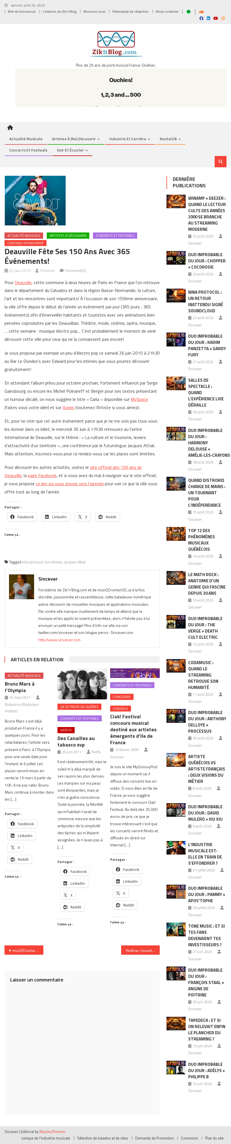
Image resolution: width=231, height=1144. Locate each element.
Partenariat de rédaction (130, 11)
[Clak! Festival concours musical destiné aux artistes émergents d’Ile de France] (135, 673)
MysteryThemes (52, 1131)
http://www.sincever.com (59, 640)
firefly (96, 752)
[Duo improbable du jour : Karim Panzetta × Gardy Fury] (176, 339)
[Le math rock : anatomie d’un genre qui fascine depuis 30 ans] (176, 578)
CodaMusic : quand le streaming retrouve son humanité (203, 675)
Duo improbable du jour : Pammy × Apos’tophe (206, 894)
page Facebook (42, 475)
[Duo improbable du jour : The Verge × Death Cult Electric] (176, 622)
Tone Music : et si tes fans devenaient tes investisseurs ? (206, 935)
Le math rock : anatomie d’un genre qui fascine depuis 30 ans (207, 583)
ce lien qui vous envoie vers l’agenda (70, 483)
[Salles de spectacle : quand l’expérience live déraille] (176, 383)
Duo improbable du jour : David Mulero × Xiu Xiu (205, 812)
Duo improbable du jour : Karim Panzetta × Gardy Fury (207, 345)
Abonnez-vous (94, 11)
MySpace (139, 399)
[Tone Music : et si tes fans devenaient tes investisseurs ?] (176, 929)
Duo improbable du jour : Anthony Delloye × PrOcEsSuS (207, 721)
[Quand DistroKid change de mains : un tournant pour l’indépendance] (176, 484)
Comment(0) (75, 270)
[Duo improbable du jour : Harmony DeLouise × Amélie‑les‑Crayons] (176, 434)
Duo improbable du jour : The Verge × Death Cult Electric (205, 627)
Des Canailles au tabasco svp (76, 741)
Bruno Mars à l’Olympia (20, 687)
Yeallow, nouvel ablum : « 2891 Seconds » (143, 950)
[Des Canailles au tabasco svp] (82, 683)
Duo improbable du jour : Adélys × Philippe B (206, 1070)
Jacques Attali (75, 562)
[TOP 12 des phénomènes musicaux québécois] (176, 534)
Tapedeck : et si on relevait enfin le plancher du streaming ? (206, 1029)
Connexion (189, 1138)
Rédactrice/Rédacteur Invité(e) (22, 708)
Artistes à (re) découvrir (74, 139)
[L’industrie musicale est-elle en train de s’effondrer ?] (176, 848)
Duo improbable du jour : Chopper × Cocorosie (207, 260)
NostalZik (168, 139)
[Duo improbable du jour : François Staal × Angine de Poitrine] (176, 973)
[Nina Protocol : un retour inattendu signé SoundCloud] (176, 295)
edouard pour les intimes (42, 562)
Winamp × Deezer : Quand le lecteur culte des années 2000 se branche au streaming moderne (207, 213)
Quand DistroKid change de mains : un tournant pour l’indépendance (206, 492)
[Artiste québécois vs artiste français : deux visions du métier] (176, 760)
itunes (68, 407)
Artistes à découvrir (68, 235)
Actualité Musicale (23, 235)
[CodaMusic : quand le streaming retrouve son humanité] (176, 666)
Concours (122, 696)
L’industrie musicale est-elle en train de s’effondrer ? (205, 853)
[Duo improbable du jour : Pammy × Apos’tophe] (176, 892)
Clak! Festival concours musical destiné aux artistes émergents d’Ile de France (133, 729)
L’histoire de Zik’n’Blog (59, 11)
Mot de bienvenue (22, 11)
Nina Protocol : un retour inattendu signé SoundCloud (205, 301)
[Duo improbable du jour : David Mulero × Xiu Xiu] (176, 810)
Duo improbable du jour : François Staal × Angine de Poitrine (206, 982)
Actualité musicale (26, 139)
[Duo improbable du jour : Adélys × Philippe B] (176, 1068)
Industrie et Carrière (127, 139)
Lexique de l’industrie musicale (45, 1138)
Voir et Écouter (70, 150)
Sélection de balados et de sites (102, 1138)
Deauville (23, 282)
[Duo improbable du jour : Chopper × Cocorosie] (176, 258)
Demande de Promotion (154, 1138)
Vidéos (66, 730)
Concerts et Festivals (28, 150)
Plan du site (214, 1138)
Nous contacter (167, 11)
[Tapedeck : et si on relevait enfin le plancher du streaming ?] (176, 1024)
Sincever (47, 270)
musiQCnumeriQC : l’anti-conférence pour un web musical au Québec (27, 950)
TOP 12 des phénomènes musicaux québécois (201, 539)
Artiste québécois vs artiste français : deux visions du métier (206, 769)
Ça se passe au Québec (79, 706)
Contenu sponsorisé (25, 243)
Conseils (120, 708)
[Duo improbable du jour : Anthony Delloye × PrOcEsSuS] (176, 716)
